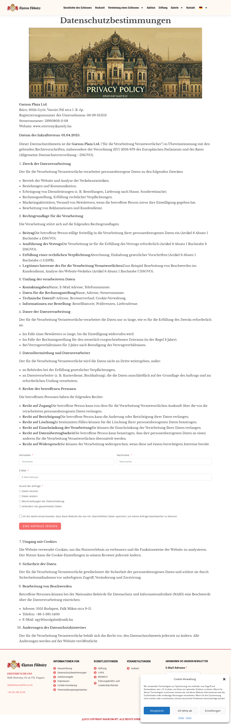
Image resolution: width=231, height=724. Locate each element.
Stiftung (163, 7)
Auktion (151, 7)
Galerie (175, 7)
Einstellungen (213, 710)
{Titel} (181, 717)
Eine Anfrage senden (40, 526)
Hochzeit (100, 7)
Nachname (123, 455)
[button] (224, 679)
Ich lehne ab (185, 710)
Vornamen (25, 455)
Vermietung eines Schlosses (123, 7)
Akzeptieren (157, 710)
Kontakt (190, 7)
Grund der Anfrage (30, 486)
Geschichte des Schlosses (77, 7)
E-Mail (22, 470)
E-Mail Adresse (176, 667)
